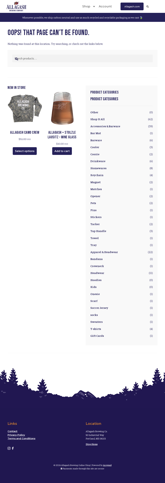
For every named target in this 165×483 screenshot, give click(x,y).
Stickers (96, 217)
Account (105, 6)
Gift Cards (97, 335)
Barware (96, 140)
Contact (12, 431)
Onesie (95, 294)
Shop (86, 6)
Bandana (96, 259)
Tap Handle (98, 231)
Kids (93, 287)
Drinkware (97, 161)
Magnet (95, 182)
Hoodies (96, 280)
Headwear (97, 273)
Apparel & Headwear (104, 252)
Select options (24, 151)
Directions (91, 444)
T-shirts (95, 329)
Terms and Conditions (21, 438)
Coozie (94, 154)
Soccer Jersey (99, 307)
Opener (95, 196)
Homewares (98, 168)
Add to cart (62, 151)
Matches (96, 189)
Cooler (94, 147)
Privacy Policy (16, 434)
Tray (93, 245)
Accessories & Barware (105, 126)
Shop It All (97, 119)
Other (94, 112)
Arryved (107, 465)
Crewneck (97, 266)
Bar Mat (95, 133)
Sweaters (96, 321)
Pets (93, 203)
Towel (94, 238)
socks (94, 315)
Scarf (93, 301)
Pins (93, 210)
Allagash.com (132, 6)
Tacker (95, 224)
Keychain (96, 175)
